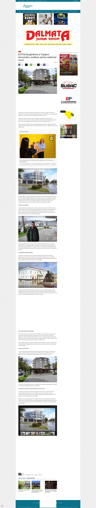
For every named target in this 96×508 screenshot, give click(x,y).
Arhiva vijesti (76, 506)
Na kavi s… (53, 11)
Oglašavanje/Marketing (69, 506)
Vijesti (24, 11)
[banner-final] (68, 137)
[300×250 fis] (61, 19)
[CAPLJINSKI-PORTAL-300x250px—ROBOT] (30, 24)
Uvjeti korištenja (61, 506)
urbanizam (36, 474)
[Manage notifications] (2, 506)
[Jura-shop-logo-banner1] (48, 45)
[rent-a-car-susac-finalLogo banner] (68, 91)
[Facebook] (73, 1)
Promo (36, 11)
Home (20, 11)
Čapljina (23, 474)
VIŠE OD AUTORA (31, 478)
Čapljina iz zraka (47, 11)
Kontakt (57, 506)
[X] (75, 1)
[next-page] (21, 494)
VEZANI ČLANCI (22, 478)
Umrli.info (57, 11)
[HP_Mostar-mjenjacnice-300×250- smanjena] (68, 121)
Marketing (41, 11)
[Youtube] (77, 1)
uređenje (40, 474)
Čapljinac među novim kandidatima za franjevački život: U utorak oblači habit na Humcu (51, 491)
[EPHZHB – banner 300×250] (68, 106)
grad (32, 474)
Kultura (32, 11)
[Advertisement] (37, 103)
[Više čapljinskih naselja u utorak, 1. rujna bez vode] (24, 485)
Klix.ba (23, 473)
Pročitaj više (53, 164)
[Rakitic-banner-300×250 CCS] (45, 24)
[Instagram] (74, 1)
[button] (76, 11)
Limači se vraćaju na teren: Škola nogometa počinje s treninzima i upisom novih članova (37, 491)
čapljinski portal (28, 474)
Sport (28, 11)
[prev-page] (19, 494)
